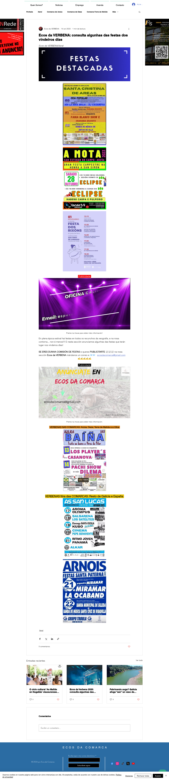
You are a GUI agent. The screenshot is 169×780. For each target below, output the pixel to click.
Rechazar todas (143, 776)
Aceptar (158, 776)
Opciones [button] (129, 776)
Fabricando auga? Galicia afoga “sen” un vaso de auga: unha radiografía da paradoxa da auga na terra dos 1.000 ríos (123, 690)
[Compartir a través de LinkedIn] (52, 639)
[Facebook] (112, 763)
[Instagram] (117, 763)
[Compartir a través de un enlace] (58, 639)
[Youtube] (133, 763)
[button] (139, 12)
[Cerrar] (166, 776)
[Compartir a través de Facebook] (40, 639)
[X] (128, 763)
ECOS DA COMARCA (85, 747)
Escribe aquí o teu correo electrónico (81, 756)
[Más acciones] (128, 28)
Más (114, 12)
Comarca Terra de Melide (97, 12)
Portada (29, 12)
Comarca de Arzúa (54, 12)
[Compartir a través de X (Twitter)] (46, 639)
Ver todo (139, 660)
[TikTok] (122, 763)
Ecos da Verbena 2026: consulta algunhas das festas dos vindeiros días (83, 690)
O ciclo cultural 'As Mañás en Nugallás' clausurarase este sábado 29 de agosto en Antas (43, 690)
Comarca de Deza (74, 12)
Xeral (40, 12)
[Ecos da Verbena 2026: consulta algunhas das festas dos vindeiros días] (84, 675)
